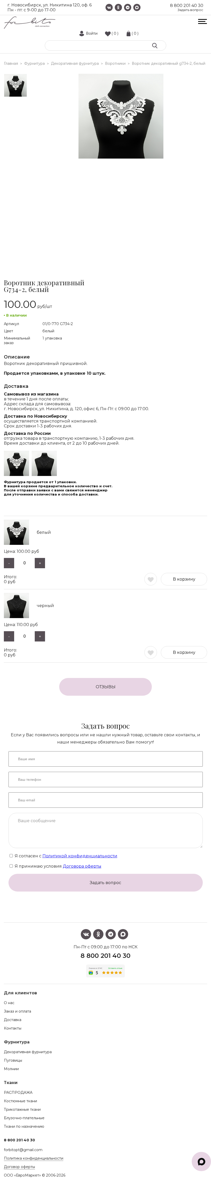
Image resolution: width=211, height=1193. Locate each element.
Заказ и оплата (17, 1011)
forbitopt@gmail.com (23, 1150)
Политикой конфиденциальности (79, 856)
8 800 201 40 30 (186, 5)
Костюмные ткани (20, 1101)
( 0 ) (114, 33)
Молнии (11, 1069)
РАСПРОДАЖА (18, 1092)
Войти (92, 33)
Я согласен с (65, 856)
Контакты (12, 1028)
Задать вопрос (190, 10)
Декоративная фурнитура (28, 1052)
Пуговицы (13, 1060)
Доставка (12, 1019)
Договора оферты (82, 866)
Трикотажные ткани (22, 1109)
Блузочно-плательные (24, 1118)
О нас (9, 1003)
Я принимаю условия (57, 866)
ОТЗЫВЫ (106, 686)
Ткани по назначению (24, 1126)
